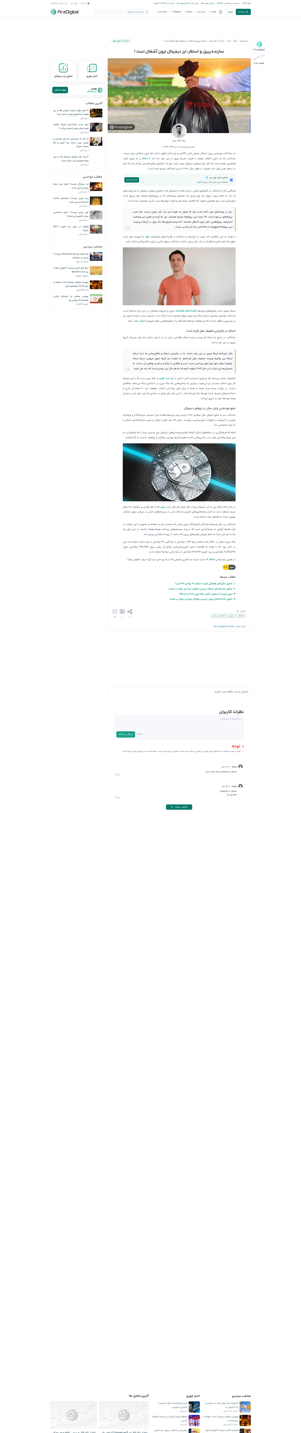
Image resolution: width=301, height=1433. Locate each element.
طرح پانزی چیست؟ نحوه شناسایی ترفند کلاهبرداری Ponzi (71, 214)
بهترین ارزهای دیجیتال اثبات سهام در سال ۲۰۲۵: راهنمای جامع (71, 284)
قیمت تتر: (170, 3)
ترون (231, 615)
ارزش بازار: (194, 3)
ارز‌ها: (248, 3)
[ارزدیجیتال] (64, 12)
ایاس (142, 321)
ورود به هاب (60, 90)
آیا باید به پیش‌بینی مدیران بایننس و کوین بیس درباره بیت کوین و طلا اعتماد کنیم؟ (71, 142)
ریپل (162, 507)
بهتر (147, 237)
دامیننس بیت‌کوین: (231, 3)
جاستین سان (219, 615)
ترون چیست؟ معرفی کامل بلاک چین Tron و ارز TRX (205, 594)
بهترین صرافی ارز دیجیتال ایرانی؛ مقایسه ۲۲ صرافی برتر (71, 298)
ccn (225, 567)
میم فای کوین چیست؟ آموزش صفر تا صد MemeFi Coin (71, 270)
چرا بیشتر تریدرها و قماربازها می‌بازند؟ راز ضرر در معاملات (71, 256)
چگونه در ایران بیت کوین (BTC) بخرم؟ (71, 228)
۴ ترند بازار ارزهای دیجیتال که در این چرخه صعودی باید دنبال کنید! (71, 159)
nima (234, 767)
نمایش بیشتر (181, 807)
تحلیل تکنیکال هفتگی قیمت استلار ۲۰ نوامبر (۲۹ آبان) (203, 584)
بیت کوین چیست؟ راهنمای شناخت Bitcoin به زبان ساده (71, 200)
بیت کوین (164, 378)
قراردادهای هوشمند (186, 311)
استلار (145, 158)
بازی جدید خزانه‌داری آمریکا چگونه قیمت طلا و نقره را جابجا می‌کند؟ (71, 126)
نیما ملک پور (179, 141)
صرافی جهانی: (209, 3)
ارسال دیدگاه (126, 734)
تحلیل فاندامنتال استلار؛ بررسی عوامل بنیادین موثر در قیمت (200, 589)
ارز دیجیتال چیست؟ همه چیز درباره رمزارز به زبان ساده (71, 186)
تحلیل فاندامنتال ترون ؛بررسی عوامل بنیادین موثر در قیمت (200, 599)
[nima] (240, 766)
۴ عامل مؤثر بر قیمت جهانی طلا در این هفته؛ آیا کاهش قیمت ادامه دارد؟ (71, 112)
